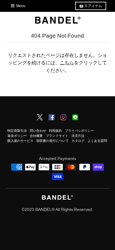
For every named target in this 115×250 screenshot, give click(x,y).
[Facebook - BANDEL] (51, 117)
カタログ (78, 140)
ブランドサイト (57, 135)
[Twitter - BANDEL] (39, 117)
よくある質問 (97, 140)
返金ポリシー (17, 135)
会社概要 (36, 135)
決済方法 (77, 135)
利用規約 (55, 130)
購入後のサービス (20, 140)
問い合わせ (38, 130)
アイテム (93, 6)
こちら (67, 62)
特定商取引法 (17, 130)
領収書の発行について (52, 140)
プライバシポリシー (79, 130)
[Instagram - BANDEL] (63, 117)
